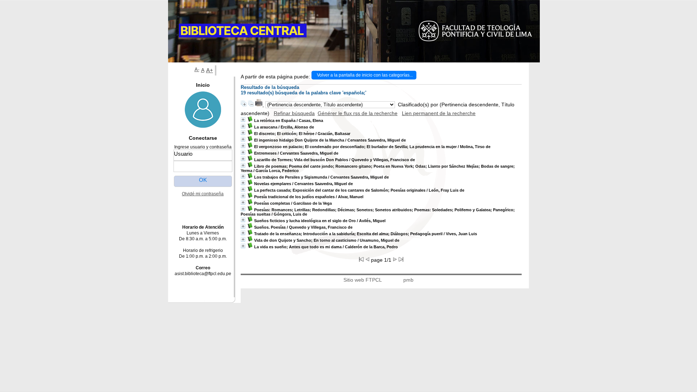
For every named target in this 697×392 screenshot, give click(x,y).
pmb (408, 280)
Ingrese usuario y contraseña (203, 147)
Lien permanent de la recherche (439, 113)
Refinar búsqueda (294, 113)
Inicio (203, 85)
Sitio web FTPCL (362, 280)
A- (197, 69)
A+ (209, 70)
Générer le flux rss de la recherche (358, 113)
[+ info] (243, 119)
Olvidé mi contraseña (203, 193)
